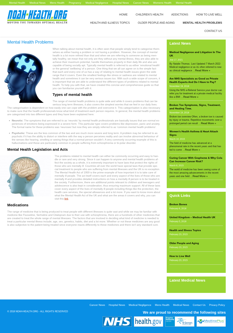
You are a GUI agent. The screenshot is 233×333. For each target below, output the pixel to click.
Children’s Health (149, 14)
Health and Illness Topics (110, 22)
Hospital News (120, 2)
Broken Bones (178, 204)
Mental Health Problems (202, 22)
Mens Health (57, 2)
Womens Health (162, 2)
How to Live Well (209, 14)
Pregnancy (75, 2)
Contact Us (213, 30)
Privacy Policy (217, 304)
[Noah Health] (39, 17)
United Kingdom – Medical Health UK (192, 217)
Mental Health (17, 2)
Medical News (37, 2)
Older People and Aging (156, 22)
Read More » (202, 70)
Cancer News (141, 2)
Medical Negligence (97, 2)
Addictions (179, 14)
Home (123, 14)
